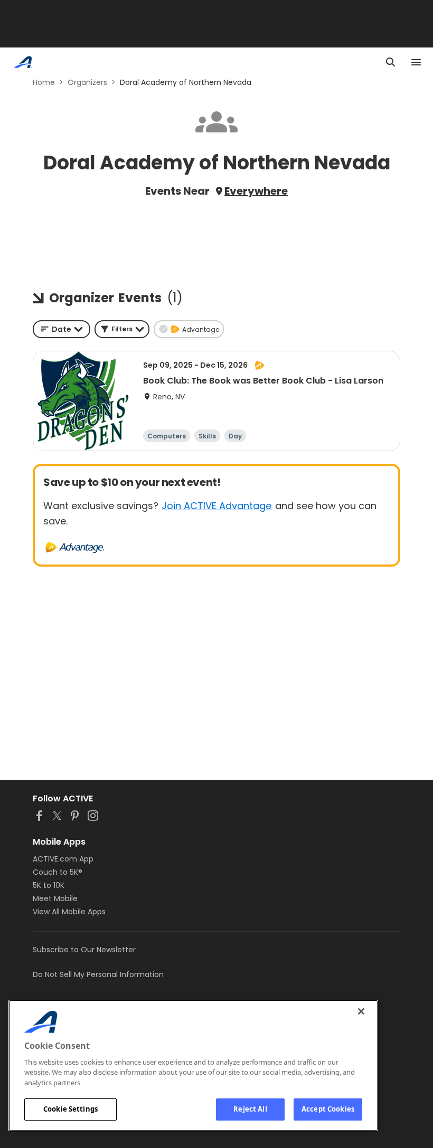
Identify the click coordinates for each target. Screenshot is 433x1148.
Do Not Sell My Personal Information (98, 974)
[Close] (361, 1011)
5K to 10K (48, 885)
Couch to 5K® (57, 872)
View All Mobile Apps (69, 911)
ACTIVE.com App (63, 859)
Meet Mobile (55, 898)
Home (44, 82)
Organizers (87, 82)
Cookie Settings (70, 1109)
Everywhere (256, 191)
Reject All (250, 1109)
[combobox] (61, 329)
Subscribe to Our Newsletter (84, 949)
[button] (122, 329)
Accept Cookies (328, 1109)
